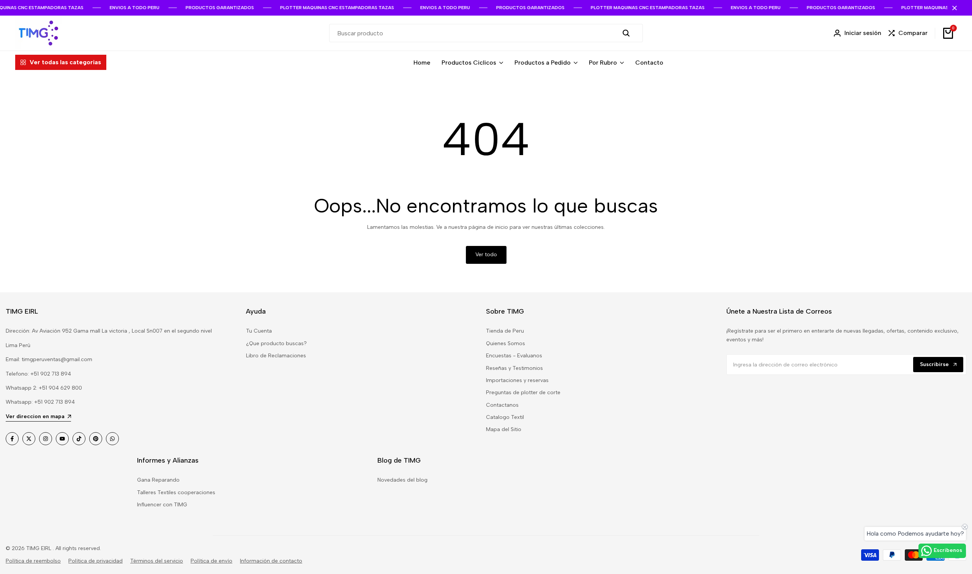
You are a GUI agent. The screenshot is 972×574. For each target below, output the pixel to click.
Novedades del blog (402, 480)
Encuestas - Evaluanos (514, 355)
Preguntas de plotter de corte (523, 392)
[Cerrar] (953, 8)
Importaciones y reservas (517, 380)
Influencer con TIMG (162, 504)
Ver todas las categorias (65, 62)
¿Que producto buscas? (276, 343)
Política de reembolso (33, 561)
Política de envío (211, 561)
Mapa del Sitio (503, 429)
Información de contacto (271, 561)
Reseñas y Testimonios (514, 368)
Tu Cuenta (259, 331)
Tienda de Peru (505, 331)
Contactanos (502, 405)
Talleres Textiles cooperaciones (176, 492)
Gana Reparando (158, 480)
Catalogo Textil (505, 417)
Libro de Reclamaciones (276, 355)
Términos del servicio (156, 561)
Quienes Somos (505, 343)
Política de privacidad (95, 561)
